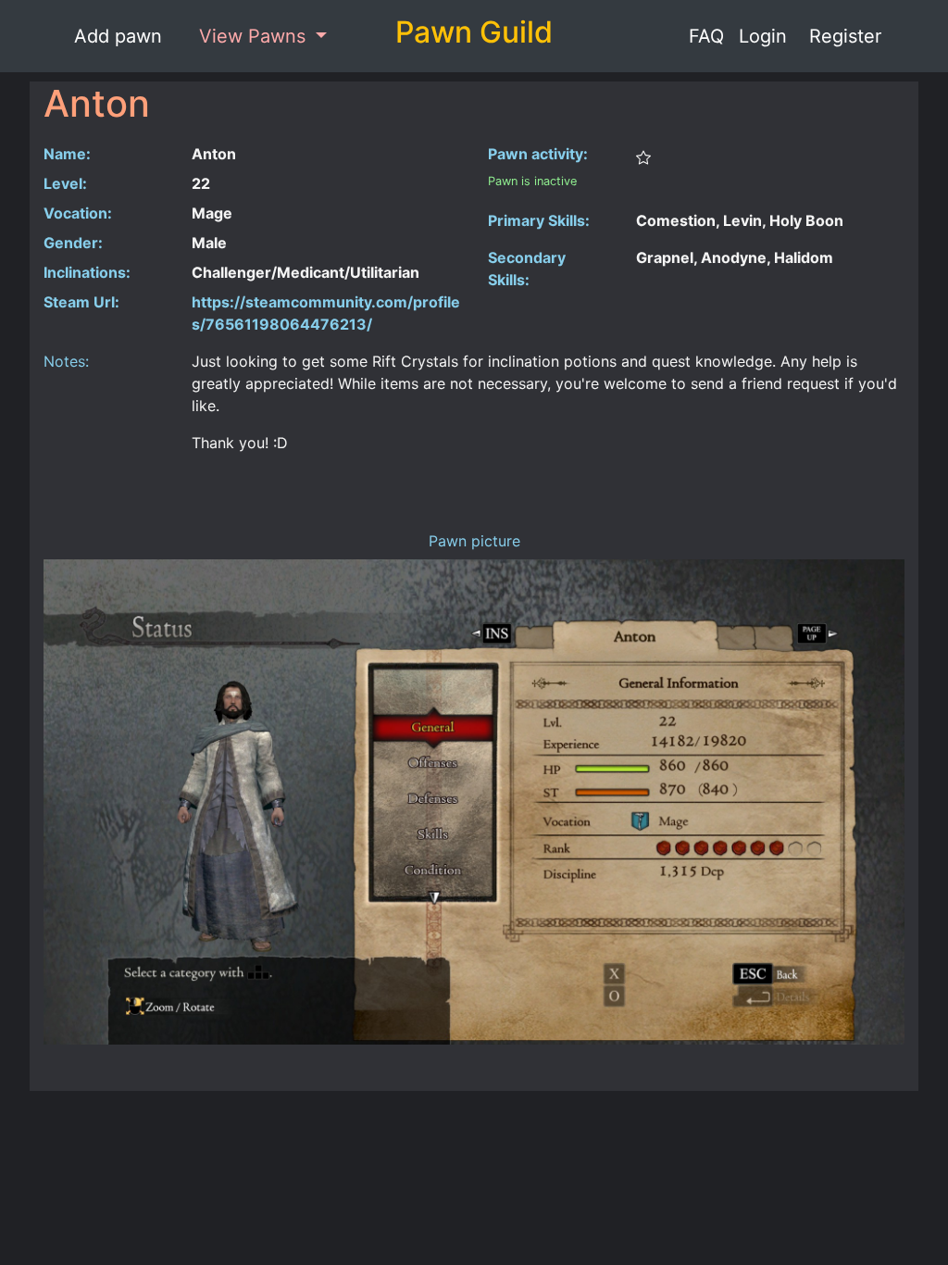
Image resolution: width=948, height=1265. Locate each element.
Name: (67, 153)
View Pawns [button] (255, 36)
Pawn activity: (538, 153)
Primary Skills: (539, 220)
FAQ (706, 36)
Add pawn (118, 36)
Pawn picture (474, 541)
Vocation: (78, 213)
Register (845, 36)
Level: (65, 183)
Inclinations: (87, 272)
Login (763, 36)
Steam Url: (81, 302)
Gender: (73, 242)
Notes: (66, 361)
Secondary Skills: (527, 268)
